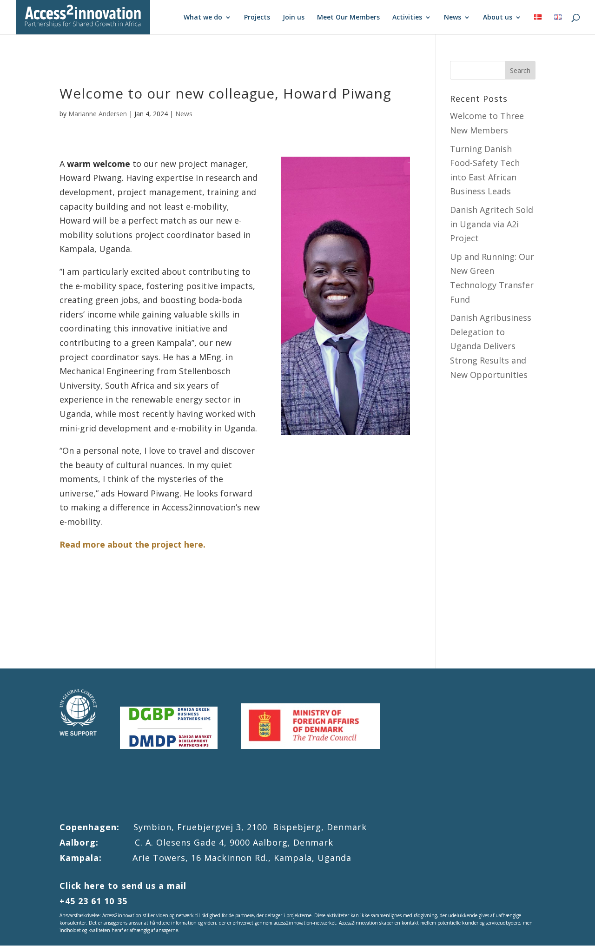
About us (497, 17)
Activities (407, 17)
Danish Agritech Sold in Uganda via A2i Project (491, 224)
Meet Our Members (348, 17)
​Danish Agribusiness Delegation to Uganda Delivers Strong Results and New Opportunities (490, 346)
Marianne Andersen (97, 113)
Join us (293, 17)
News (452, 17)
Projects (257, 17)
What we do (203, 17)
